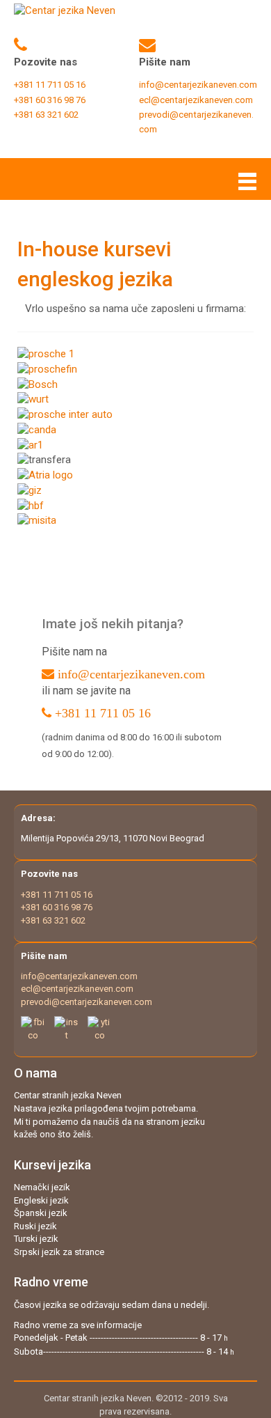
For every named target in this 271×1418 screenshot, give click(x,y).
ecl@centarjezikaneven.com (196, 100)
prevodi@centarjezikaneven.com (86, 1002)
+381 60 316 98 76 (56, 907)
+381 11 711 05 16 (103, 713)
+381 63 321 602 (53, 920)
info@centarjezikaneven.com (198, 84)
